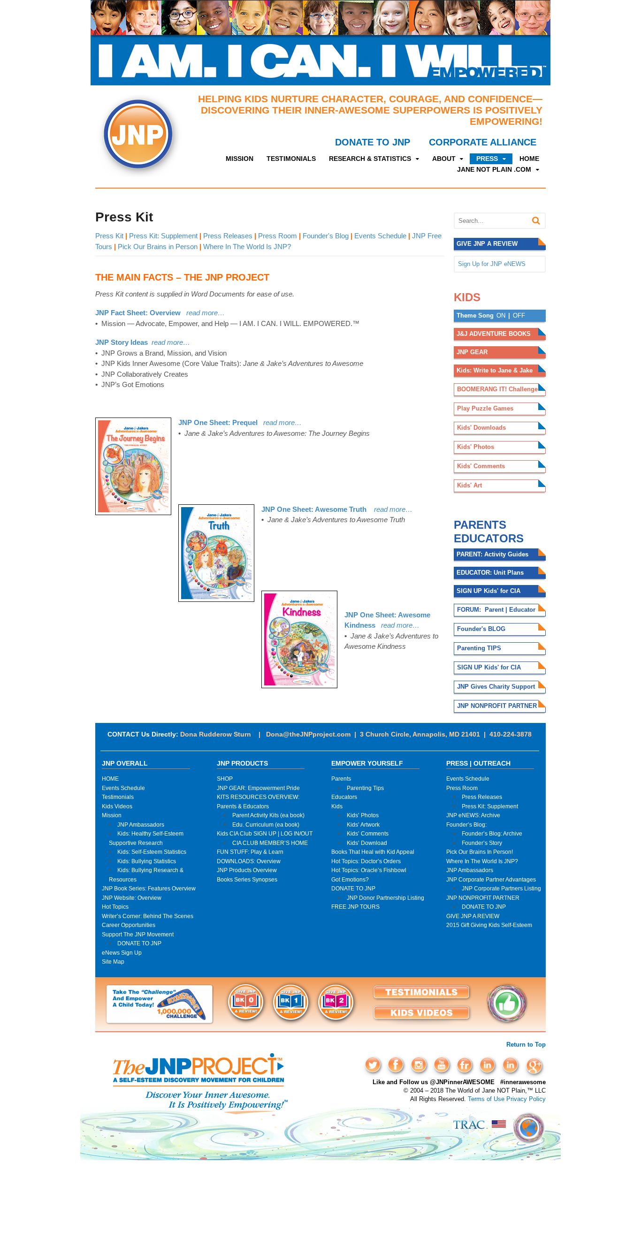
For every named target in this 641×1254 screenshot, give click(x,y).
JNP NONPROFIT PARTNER (482, 898)
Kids (337, 806)
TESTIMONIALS (291, 158)
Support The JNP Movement (138, 934)
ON (500, 315)
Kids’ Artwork (363, 824)
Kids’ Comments (368, 833)
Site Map (113, 961)
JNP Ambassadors (140, 824)
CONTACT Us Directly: (142, 734)
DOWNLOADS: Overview (249, 861)
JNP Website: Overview (131, 898)
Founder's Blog (326, 236)
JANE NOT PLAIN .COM (494, 169)
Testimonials (118, 797)
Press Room (277, 236)
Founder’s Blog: (466, 824)
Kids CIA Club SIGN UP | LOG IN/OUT (265, 833)
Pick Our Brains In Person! (479, 852)
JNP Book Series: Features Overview (149, 888)
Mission (112, 815)
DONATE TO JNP (372, 142)
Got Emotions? (350, 879)
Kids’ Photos (363, 815)
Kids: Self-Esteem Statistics (151, 852)
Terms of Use (486, 1098)
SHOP (225, 778)
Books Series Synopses (247, 879)
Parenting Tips (365, 788)
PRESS (487, 158)
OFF (519, 315)
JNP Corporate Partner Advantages (491, 879)
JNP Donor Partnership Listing (385, 898)
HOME (529, 158)
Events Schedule (380, 236)
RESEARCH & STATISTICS (370, 158)
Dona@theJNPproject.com (308, 734)
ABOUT (444, 158)
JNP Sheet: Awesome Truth (313, 509)
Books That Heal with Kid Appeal (372, 852)
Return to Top (526, 1044)
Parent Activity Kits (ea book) (268, 815)
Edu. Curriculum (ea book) (265, 824)
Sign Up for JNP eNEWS (492, 263)
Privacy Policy (526, 1098)
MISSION (239, 158)
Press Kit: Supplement (163, 236)
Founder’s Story (482, 843)
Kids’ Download (367, 843)
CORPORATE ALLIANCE (482, 142)
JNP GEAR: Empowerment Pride (258, 788)
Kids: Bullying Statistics (146, 861)
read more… (389, 509)
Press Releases (227, 236)
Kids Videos (117, 806)
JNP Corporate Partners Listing (501, 888)
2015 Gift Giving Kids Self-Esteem (489, 925)
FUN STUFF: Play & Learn (250, 852)
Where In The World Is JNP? (247, 247)
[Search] (536, 220)
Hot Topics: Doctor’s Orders (366, 861)
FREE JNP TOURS (355, 907)
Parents (341, 778)
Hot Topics (115, 907)
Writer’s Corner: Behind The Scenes (147, 916)
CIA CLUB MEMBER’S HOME (270, 843)
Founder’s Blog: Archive (492, 833)
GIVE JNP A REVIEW (472, 916)
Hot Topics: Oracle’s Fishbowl (368, 870)
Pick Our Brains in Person (158, 247)
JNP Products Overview (247, 870)
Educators (344, 797)
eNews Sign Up (122, 953)
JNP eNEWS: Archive (473, 815)
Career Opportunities (128, 925)
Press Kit (110, 236)
